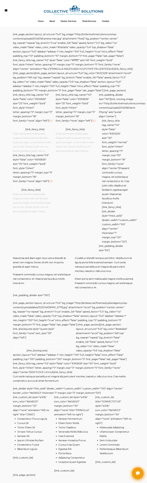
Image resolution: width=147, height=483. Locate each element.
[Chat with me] (138, 474)
